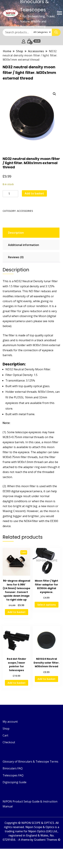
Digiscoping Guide (14, 782)
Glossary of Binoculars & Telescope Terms (30, 761)
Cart (5, 735)
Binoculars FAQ (13, 768)
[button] (54, 94)
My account (10, 721)
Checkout (9, 742)
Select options (46, 604)
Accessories (25, 210)
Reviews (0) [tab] (16, 257)
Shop (6, 728)
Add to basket (34, 193)
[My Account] (23, 41)
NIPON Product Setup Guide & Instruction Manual (30, 804)
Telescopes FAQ (13, 775)
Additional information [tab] (23, 245)
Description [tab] (16, 233)
